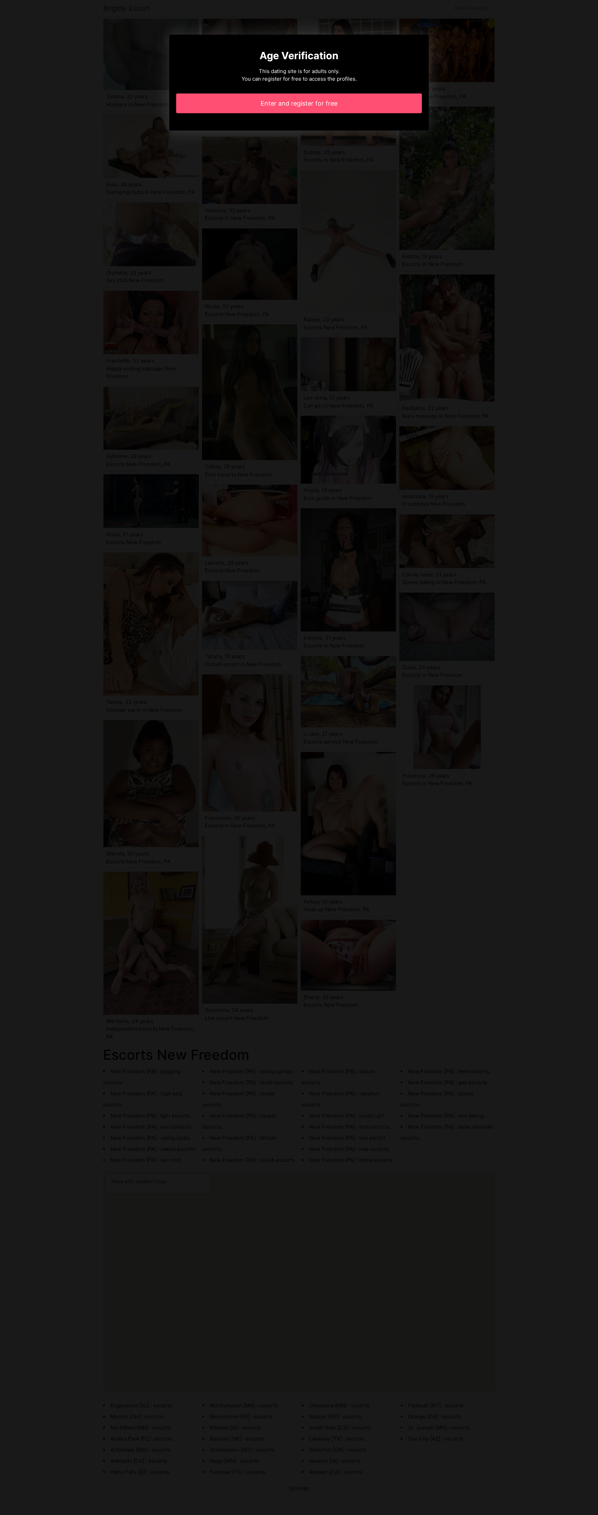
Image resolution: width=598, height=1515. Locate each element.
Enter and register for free (299, 103)
